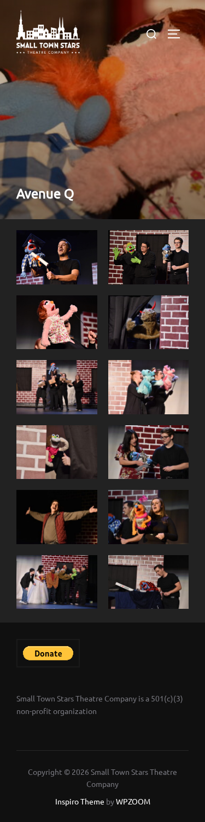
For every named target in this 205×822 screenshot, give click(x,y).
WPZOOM (133, 801)
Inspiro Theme (79, 801)
